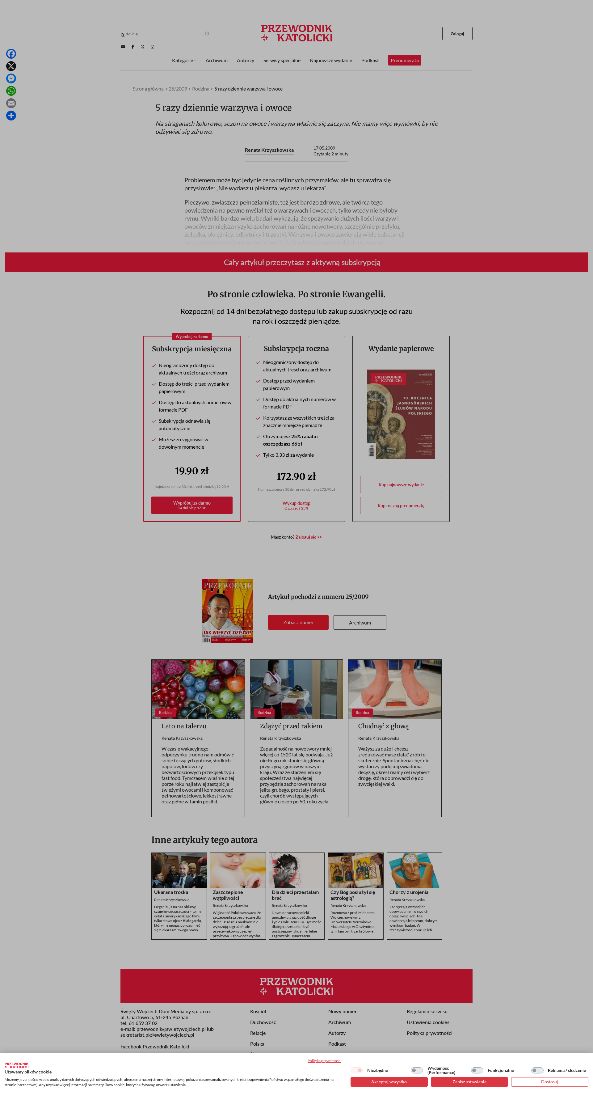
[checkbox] (357, 1070)
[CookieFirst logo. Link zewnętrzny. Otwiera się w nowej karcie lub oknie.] (16, 1065)
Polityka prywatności (324, 1060)
